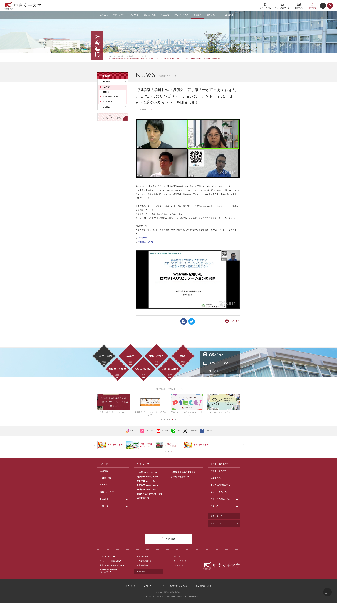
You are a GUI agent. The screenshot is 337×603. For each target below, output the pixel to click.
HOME (110, 56)
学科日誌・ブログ (146, 242)
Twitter (191, 321)
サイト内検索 (330, 6)
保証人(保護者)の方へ (220, 485)
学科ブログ (149, 431)
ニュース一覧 (142, 56)
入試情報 (134, 15)
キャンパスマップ (282, 8)
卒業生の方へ (216, 478)
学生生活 (165, 15)
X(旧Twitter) (193, 431)
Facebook (183, 321)
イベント (177, 557)
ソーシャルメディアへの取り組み (175, 586)
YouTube (165, 431)
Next (243, 402)
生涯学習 (130, 56)
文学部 (148, 472)
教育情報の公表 (142, 557)
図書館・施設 (150, 15)
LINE (178, 431)
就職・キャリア (181, 15)
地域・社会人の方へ (219, 492)
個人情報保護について (203, 586)
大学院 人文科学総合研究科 (183, 472)
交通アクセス (265, 8)
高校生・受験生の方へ (220, 464)
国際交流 (211, 15)
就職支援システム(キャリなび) (111, 565)
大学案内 (104, 15)
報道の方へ (215, 506)
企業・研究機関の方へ (220, 499)
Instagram (142, 238)
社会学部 (147, 481)
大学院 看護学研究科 (180, 476)
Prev (94, 402)
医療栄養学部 (143, 498)
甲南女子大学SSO (106, 557)
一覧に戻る (235, 321)
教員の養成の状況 (143, 565)
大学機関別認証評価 (144, 561)
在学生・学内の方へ (219, 471)
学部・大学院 (119, 15)
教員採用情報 (141, 572)
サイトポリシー (149, 586)
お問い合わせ (298, 8)
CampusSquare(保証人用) (109, 561)
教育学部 (148, 485)
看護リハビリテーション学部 (150, 494)
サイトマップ (178, 565)
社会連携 (197, 15)
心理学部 (147, 489)
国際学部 (149, 476)
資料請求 (312, 8)
